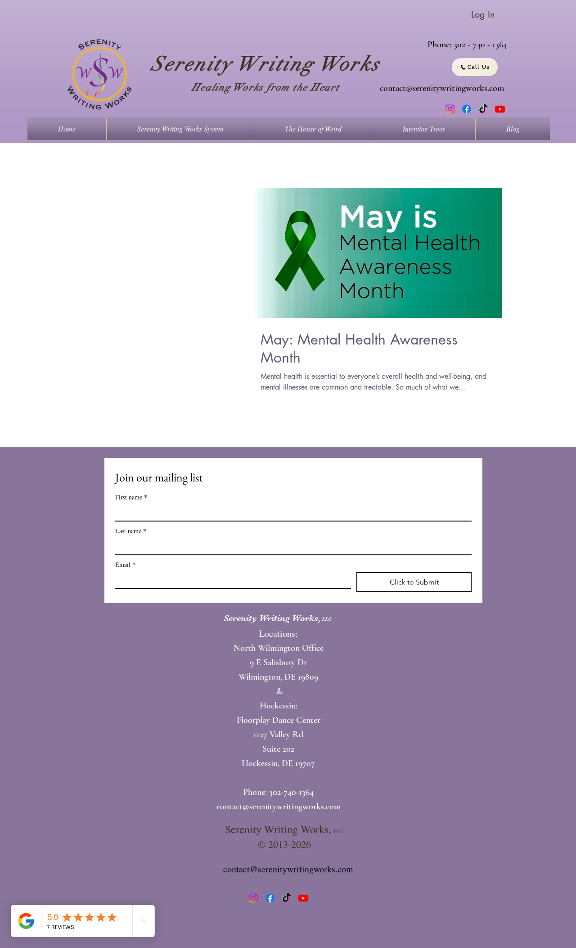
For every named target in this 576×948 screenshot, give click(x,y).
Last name (130, 531)
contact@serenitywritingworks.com (442, 88)
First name (131, 497)
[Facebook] (466, 109)
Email (125, 564)
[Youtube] (500, 109)
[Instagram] (450, 109)
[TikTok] (483, 109)
